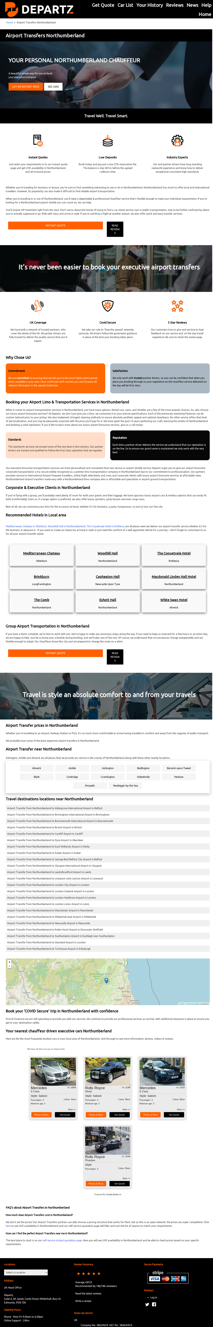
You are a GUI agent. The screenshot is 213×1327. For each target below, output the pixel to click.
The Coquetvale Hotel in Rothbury (105, 526)
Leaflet (181, 1004)
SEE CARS (53, 86)
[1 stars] (78, 1273)
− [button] (9, 966)
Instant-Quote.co (113, 1194)
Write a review (83, 1301)
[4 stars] (94, 1273)
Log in (153, 1297)
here (8, 1225)
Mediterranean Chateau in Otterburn (26, 526)
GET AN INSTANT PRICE (25, 86)
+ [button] (9, 962)
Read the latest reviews (88, 1293)
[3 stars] (89, 1273)
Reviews (175, 5)
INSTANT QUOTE (55, 225)
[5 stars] (99, 1273)
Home (205, 14)
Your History (149, 5)
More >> (72, 1109)
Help (206, 5)
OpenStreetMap (193, 1004)
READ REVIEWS (115, 229)
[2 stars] (84, 1273)
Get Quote (103, 5)
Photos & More (41, 1114)
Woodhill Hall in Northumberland (66, 526)
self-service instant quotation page (62, 1240)
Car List (125, 5)
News (192, 5)
